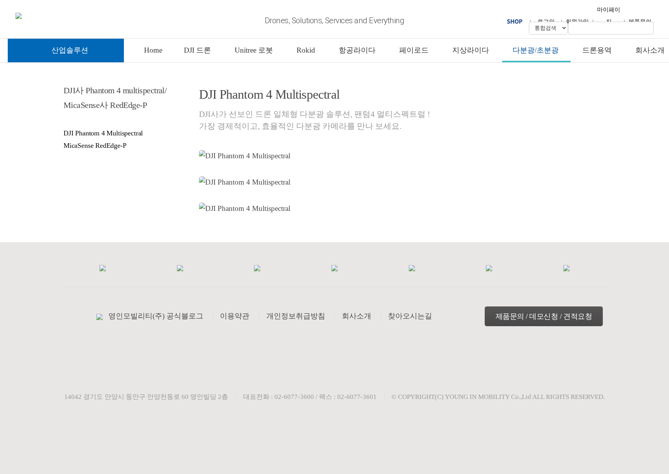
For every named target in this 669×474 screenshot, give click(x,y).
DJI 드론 (197, 50)
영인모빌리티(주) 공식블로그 (155, 316)
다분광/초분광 (536, 50)
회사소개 (650, 50)
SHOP (515, 21)
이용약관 (234, 316)
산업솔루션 (69, 50)
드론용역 (597, 50)
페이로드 (414, 50)
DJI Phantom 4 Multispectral (103, 133)
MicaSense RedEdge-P (95, 145)
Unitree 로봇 (254, 50)
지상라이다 (470, 50)
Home (153, 50)
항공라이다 (357, 50)
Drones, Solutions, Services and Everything (334, 20)
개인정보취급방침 (295, 316)
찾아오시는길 (410, 316)
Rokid (306, 50)
